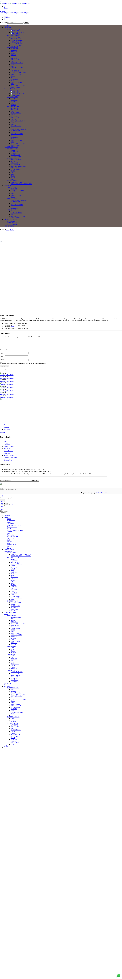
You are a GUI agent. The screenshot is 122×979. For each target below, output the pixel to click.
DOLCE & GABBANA (18, 85)
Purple (12, 591)
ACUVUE (14, 161)
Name (2, 353)
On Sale (6, 684)
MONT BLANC (15, 71)
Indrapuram (7, 429)
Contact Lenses (8, 451)
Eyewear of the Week (10, 612)
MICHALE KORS (16, 82)
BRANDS (8, 185)
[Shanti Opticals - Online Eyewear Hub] (15, 3)
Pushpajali (7, 427)
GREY (13, 174)
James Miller (10, 535)
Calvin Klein (10, 523)
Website (2, 359)
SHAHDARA (11, 221)
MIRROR (13, 101)
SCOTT (13, 64)
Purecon (13, 565)
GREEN (13, 172)
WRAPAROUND (16, 116)
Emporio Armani (15, 625)
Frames (6, 614)
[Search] (4, 19)
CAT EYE (14, 58)
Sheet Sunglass (15, 681)
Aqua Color (14, 561)
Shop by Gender (11, 646)
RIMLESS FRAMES (17, 40)
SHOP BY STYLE (12, 35)
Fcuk (12, 627)
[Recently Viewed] (2, 496)
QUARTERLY (15, 609)
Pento (12, 662)
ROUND (13, 55)
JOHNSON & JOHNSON (18, 166)
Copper (13, 578)
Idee (8, 533)
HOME (7, 26)
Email (2, 356)
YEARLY (14, 153)
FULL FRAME (15, 673)
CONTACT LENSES (11, 147)
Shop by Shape (11, 654)
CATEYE (13, 111)
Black (12, 570)
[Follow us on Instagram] (4, 11)
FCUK (13, 76)
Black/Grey (14, 572)
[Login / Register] (4, 6)
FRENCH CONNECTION (18, 72)
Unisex (13, 651)
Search (26, 22)
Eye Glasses (7, 444)
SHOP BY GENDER (13, 29)
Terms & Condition (9, 455)
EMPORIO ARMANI (17, 63)
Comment (3, 350)
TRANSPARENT (16, 169)
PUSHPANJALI (12, 224)
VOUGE (13, 69)
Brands (6, 517)
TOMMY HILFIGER (17, 68)
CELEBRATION (16, 156)
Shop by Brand (11, 615)
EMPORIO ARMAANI (17, 121)
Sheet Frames (14, 680)
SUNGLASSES (9, 89)
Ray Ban (9, 541)
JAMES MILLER (16, 87)
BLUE (13, 176)
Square (13, 667)
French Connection (16, 628)
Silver (12, 594)
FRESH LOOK (15, 155)
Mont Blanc (10, 538)
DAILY (13, 150)
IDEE (12, 66)
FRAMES (8, 27)
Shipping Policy (8, 460)
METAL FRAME (16, 42)
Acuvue (13, 559)
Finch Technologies (101, 493)
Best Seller (7, 515)
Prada (8, 540)
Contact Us (7, 453)
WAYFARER (15, 51)
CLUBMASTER (16, 113)
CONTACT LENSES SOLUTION (21, 182)
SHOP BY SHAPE (12, 47)
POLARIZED (15, 103)
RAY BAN (14, 61)
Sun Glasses (7, 448)
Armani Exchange (16, 617)
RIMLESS (14, 678)
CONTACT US (9, 226)
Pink (12, 588)
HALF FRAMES (16, 39)
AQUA (13, 177)
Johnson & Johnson (16, 564)
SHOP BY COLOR (12, 168)
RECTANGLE (15, 56)
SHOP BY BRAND (13, 59)
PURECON (14, 163)
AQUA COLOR (15, 164)
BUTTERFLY (15, 109)
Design (12, 230)
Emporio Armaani (12, 527)
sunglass (6, 746)
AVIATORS (14, 48)
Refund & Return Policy (10, 457)
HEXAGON (14, 50)
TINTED (13, 105)
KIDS (18, 34)
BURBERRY (15, 79)
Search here (3, 22)
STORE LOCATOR (11, 219)
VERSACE (14, 80)
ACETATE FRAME (17, 43)
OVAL (13, 53)
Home (7, 230)
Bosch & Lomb (15, 562)
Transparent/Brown (16, 598)
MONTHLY (14, 151)
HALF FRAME (15, 675)
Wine (12, 599)
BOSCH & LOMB (16, 159)
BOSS (12, 84)
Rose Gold (14, 593)
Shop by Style (11, 670)
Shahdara (6, 425)
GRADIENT (14, 100)
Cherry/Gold (14, 577)
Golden (13, 580)
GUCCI (13, 77)
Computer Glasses (9, 446)
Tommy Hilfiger (11, 544)
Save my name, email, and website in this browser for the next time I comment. (24, 363)
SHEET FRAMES (16, 45)
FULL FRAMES (15, 37)
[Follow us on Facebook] (1, 11)
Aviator (13, 656)
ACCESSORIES (12, 180)
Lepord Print (14, 586)
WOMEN (21, 32)
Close (1, 501)
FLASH (13, 98)
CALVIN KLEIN (16, 74)
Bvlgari (9, 522)
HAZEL (13, 171)
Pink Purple (14, 589)
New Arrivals (7, 683)
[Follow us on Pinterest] (2, 11)
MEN (17, 30)
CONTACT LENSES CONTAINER (21, 184)
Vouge (9, 548)
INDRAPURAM (12, 222)
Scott (8, 543)
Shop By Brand (11, 187)
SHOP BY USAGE (12, 148)
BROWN (13, 179)
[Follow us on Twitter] (0, 11)
